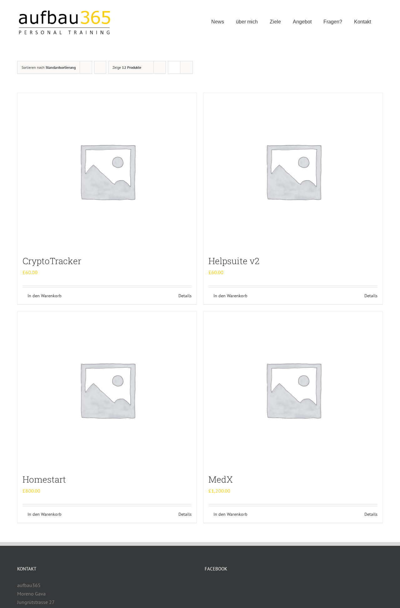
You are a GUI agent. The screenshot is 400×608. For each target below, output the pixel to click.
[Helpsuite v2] (292, 171)
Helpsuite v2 (233, 261)
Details (185, 296)
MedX (220, 479)
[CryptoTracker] (107, 171)
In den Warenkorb (45, 296)
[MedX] (292, 389)
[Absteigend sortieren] (100, 67)
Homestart (44, 479)
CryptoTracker (51, 261)
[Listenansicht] (186, 67)
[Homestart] (107, 389)
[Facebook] (206, 585)
